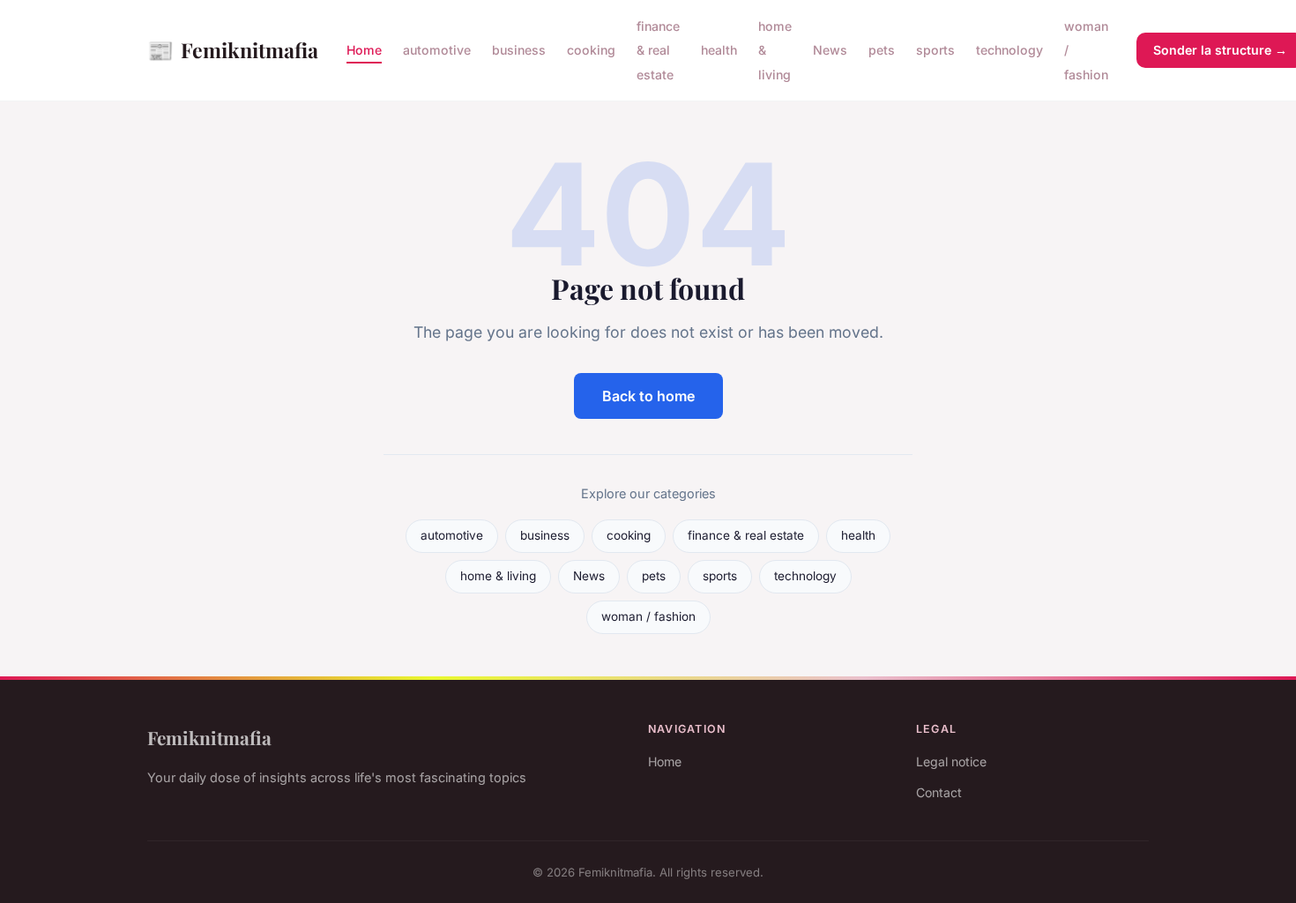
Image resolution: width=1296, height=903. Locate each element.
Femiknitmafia (232, 49)
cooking (591, 49)
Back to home (648, 396)
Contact (939, 792)
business (519, 49)
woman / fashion (648, 616)
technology (1009, 49)
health (719, 49)
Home (364, 49)
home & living (498, 576)
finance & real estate (658, 50)
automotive (437, 49)
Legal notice (951, 761)
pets (881, 49)
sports (935, 49)
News (830, 49)
